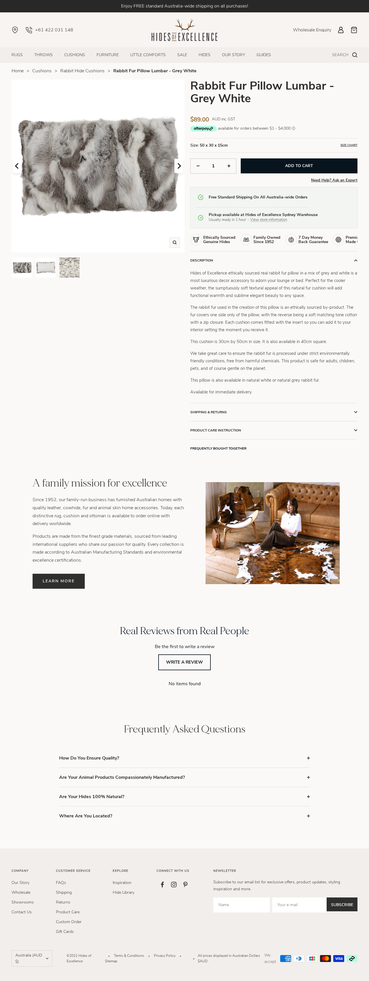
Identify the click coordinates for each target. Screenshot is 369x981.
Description (201, 260)
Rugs (17, 55)
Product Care (68, 912)
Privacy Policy (165, 955)
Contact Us (22, 912)
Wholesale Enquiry (312, 30)
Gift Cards (65, 931)
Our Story (233, 55)
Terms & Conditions (129, 955)
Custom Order (69, 922)
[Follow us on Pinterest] (185, 884)
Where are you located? (85, 816)
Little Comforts (148, 55)
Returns (63, 902)
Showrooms (23, 902)
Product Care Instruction (215, 430)
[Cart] (354, 29)
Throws (43, 55)
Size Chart (348, 145)
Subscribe (342, 905)
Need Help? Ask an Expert (334, 180)
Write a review (184, 662)
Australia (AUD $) (28, 958)
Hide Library (123, 892)
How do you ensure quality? (89, 758)
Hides (204, 55)
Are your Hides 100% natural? (91, 796)
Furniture (108, 55)
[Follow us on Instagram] (174, 884)
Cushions (74, 55)
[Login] (341, 30)
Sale (182, 55)
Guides (264, 55)
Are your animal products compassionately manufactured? (122, 777)
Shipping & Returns (208, 412)
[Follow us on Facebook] (162, 884)
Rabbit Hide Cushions (82, 71)
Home (18, 71)
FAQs (61, 882)
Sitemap (111, 961)
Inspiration (122, 882)
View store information (268, 219)
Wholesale (21, 892)
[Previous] (17, 166)
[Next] (178, 166)
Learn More (59, 581)
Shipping (64, 892)
